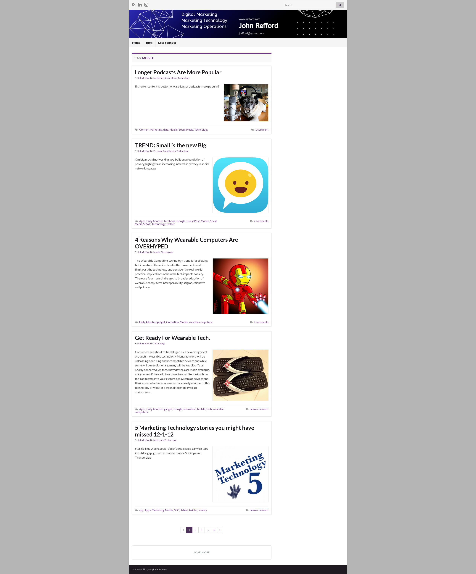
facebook (169, 221)
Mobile (174, 129)
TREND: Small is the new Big (170, 145)
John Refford (144, 78)
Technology (183, 78)
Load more (202, 552)
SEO (176, 510)
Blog (149, 42)
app (141, 510)
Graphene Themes (157, 569)
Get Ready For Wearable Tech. (172, 337)
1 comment (261, 129)
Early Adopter (155, 221)
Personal (157, 151)
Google (180, 221)
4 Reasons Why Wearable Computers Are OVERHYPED (186, 243)
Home (136, 42)
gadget (161, 322)
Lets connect (167, 42)
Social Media (171, 78)
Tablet (184, 510)
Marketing (158, 78)
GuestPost (193, 221)
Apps (142, 221)
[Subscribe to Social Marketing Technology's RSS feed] (134, 4)
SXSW (146, 224)
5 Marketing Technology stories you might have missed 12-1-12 (194, 431)
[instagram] (146, 4)
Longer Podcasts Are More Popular (178, 72)
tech (209, 409)
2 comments (261, 221)
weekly (203, 510)
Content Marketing (150, 129)
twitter (170, 224)
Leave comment (259, 409)
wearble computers (200, 322)
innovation (172, 322)
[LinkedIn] (140, 4)
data (165, 129)
